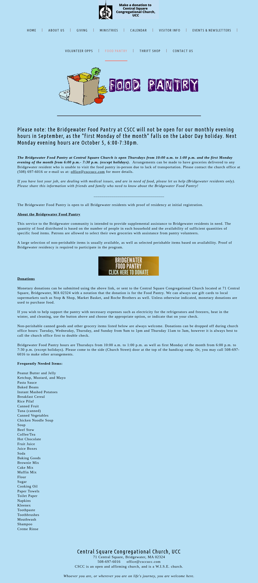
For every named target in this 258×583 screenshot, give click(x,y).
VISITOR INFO (169, 30)
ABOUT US (56, 30)
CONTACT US (183, 51)
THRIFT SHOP (150, 51)
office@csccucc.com (88, 172)
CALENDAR (138, 30)
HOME (31, 30)
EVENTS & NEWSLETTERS (211, 30)
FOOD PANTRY (116, 51)
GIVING (82, 30)
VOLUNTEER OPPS (79, 51)
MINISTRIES (109, 30)
